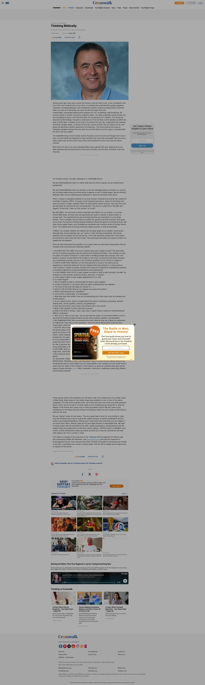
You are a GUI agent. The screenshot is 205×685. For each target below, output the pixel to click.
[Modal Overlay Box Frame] (102, 343)
